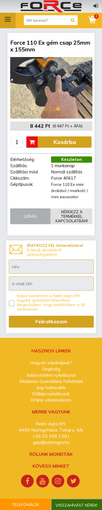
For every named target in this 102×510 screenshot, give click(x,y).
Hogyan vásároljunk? (51, 362)
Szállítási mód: (24, 172)
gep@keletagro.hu (51, 442)
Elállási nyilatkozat (51, 393)
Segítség (51, 369)
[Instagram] (59, 482)
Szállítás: (19, 165)
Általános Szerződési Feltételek (51, 381)
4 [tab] (58, 109)
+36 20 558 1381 (51, 436)
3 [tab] (53, 109)
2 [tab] (49, 109)
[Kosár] (93, 20)
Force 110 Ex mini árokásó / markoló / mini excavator (69, 190)
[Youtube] (43, 482)
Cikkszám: (19, 178)
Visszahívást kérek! (76, 505)
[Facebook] (28, 482)
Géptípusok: (21, 184)
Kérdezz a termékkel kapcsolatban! (72, 216)
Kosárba (64, 141)
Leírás (30, 216)
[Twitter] (74, 482)
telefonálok (25, 504)
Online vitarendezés (51, 400)
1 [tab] (44, 109)
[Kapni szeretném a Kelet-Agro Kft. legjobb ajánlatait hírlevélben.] (11, 303)
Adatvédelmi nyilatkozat (51, 375)
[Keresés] (73, 20)
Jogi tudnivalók (51, 387)
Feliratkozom (51, 321)
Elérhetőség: (22, 159)
